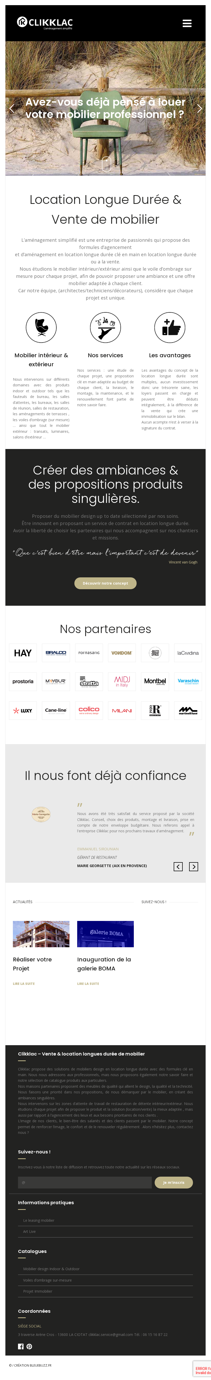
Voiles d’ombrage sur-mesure (47, 1280)
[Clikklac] (41, 23)
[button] (178, 866)
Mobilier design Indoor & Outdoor (51, 1268)
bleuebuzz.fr (40, 1365)
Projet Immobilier (37, 1291)
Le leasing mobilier (38, 1220)
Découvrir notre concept (105, 583)
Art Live (29, 1231)
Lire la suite (24, 984)
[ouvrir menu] (192, 23)
